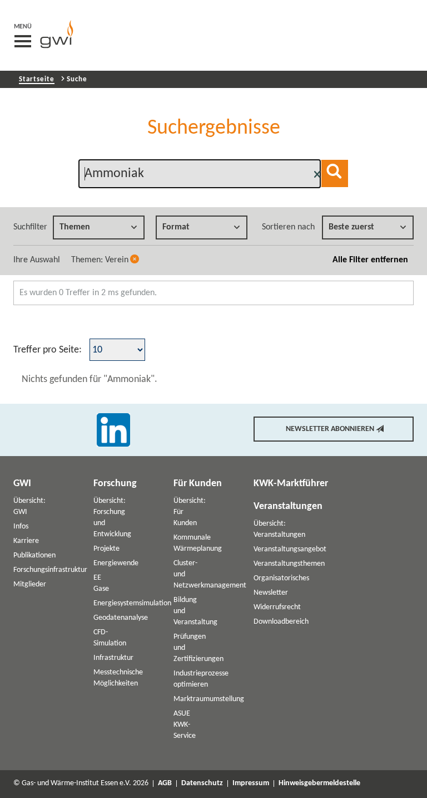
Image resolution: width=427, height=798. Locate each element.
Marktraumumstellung (208, 699)
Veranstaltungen (288, 506)
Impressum (250, 783)
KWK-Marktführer (291, 483)
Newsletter (271, 593)
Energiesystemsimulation (132, 603)
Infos (20, 526)
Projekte (106, 549)
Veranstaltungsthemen (289, 564)
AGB (165, 783)
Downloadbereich (281, 622)
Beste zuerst (351, 227)
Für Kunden (197, 483)
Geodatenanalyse (120, 618)
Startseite (36, 79)
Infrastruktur (113, 658)
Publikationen (34, 555)
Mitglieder (29, 584)
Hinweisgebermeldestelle (319, 783)
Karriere (26, 541)
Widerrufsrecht (277, 607)
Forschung (115, 483)
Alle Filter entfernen (370, 260)
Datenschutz (202, 783)
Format (176, 227)
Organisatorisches (281, 578)
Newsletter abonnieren (330, 429)
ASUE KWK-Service (184, 724)
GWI (22, 483)
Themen (74, 227)
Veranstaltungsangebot (290, 549)
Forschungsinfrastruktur (50, 570)
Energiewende (115, 563)
